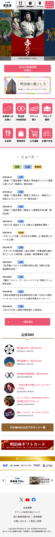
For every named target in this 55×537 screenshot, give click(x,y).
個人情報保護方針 (21, 516)
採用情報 (37, 516)
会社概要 (27, 507)
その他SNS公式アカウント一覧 (27, 427)
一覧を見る (27, 321)
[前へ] (5, 35)
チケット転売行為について (27, 512)
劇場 (17, 166)
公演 (27, 166)
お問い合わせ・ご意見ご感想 (27, 521)
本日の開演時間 (27, 67)
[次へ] (49, 35)
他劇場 (38, 166)
